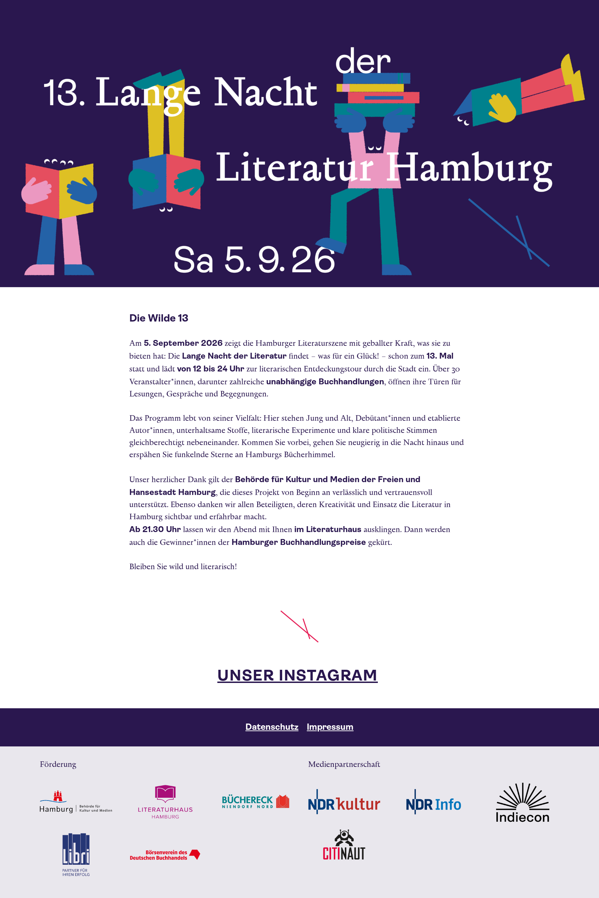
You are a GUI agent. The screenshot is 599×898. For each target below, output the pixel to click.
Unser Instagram (297, 675)
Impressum (330, 727)
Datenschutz (271, 727)
